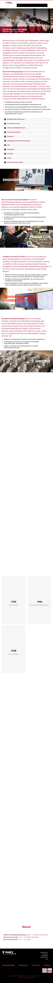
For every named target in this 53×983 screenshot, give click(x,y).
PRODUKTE (23, 965)
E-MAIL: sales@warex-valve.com (27, 977)
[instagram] (44, 970)
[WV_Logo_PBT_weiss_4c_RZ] (9, 951)
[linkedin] (49, 970)
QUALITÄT (36, 965)
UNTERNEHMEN (8, 965)
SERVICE (47, 965)
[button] (27, 119)
